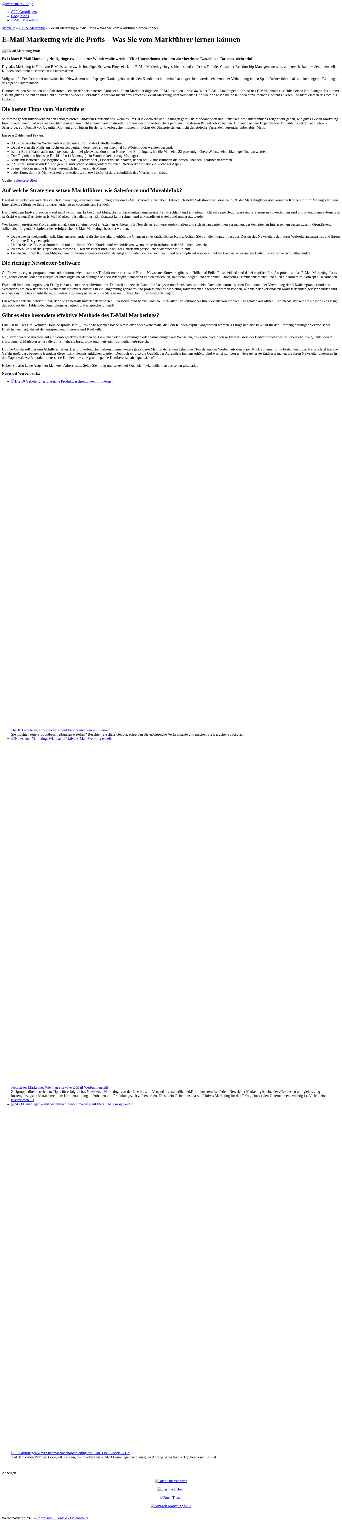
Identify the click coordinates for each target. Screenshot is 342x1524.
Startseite (8, 28)
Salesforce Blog (25, 180)
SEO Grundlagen (24, 12)
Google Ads (20, 16)
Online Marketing (32, 28)
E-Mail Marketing (24, 20)
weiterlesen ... (22, 1100)
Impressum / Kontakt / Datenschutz (62, 1518)
